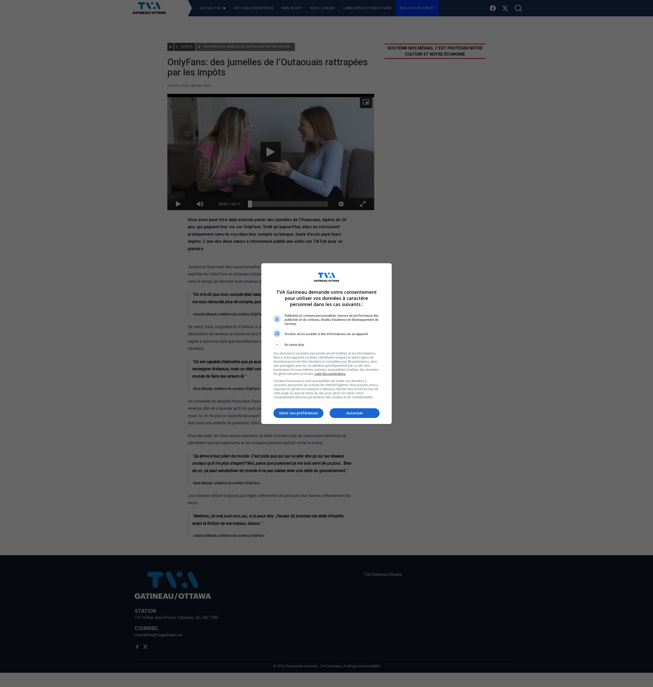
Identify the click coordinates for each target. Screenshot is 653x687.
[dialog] (326, 343)
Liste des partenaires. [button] (330, 374)
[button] (326, 344)
